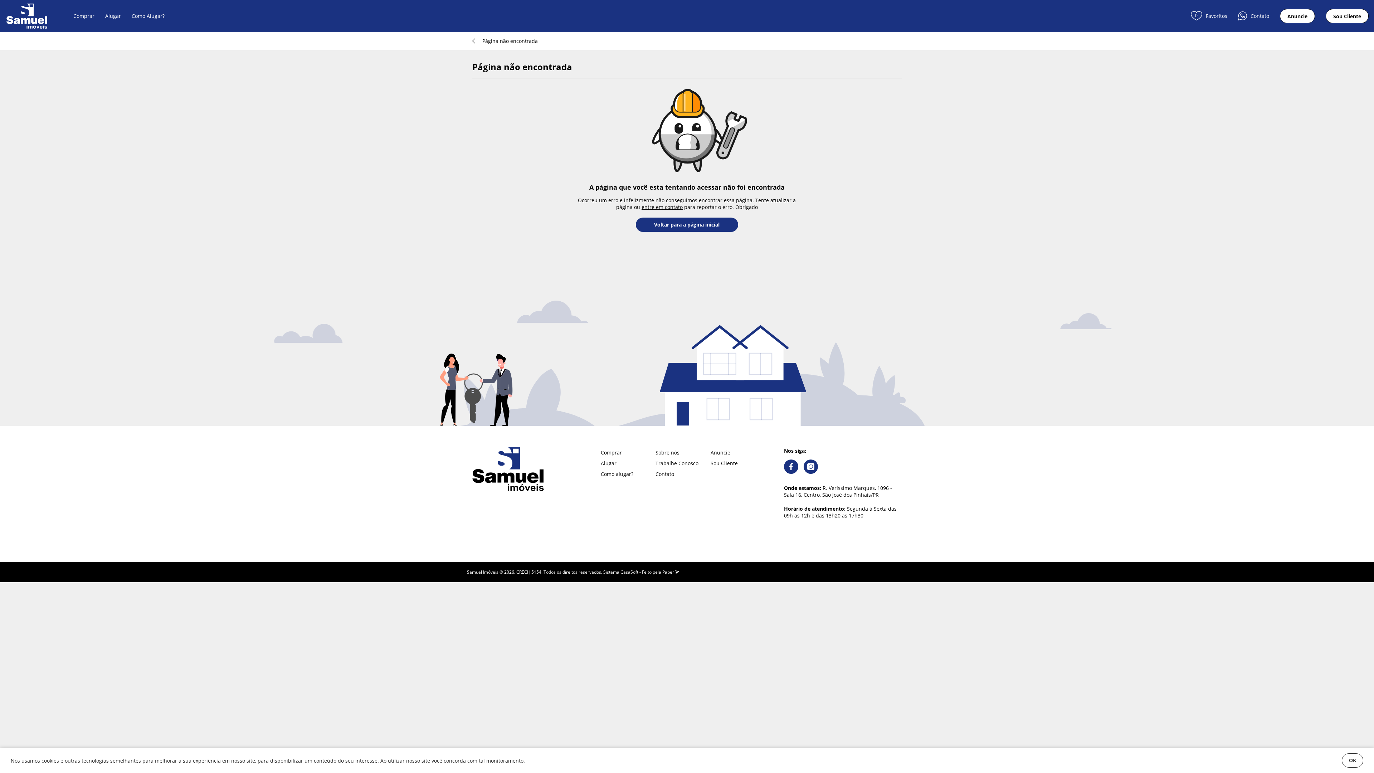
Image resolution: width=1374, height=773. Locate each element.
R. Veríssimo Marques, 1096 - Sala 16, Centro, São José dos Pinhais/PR (838, 491)
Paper (668, 572)
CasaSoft (629, 572)
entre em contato (662, 207)
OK (1352, 760)
